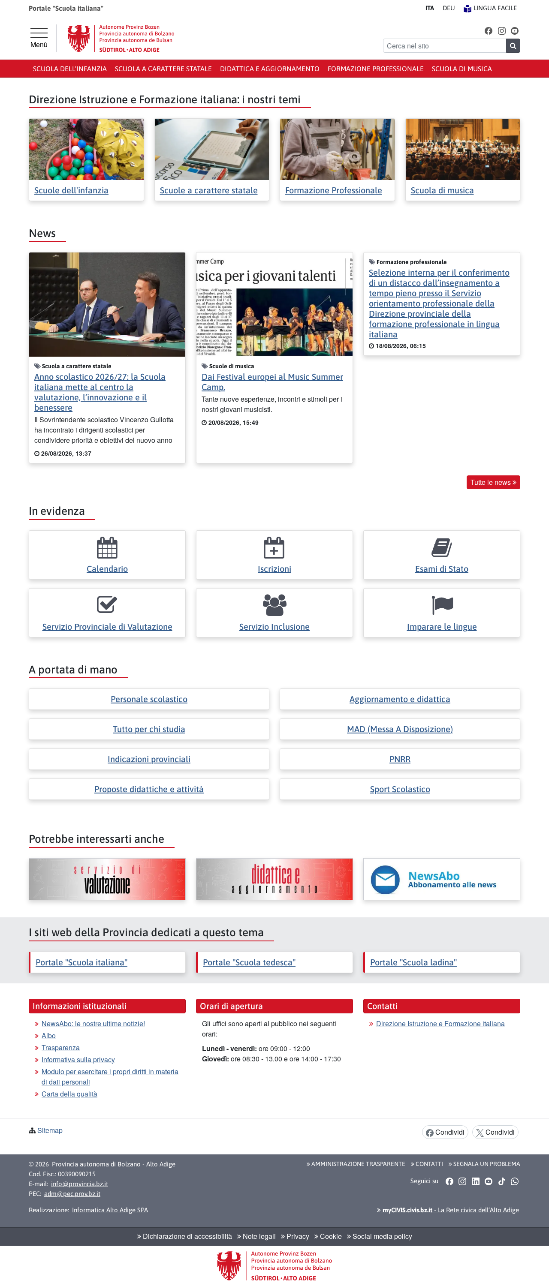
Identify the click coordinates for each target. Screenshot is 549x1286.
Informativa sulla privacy (78, 1059)
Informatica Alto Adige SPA (110, 1210)
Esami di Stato (441, 569)
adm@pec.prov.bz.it (72, 1193)
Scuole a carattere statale (209, 190)
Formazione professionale (376, 68)
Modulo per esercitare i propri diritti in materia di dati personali (110, 1077)
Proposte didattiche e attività (149, 789)
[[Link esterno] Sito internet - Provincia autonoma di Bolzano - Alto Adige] (121, 38)
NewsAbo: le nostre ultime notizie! (93, 1023)
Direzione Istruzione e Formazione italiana (440, 1023)
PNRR (399, 759)
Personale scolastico (149, 699)
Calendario (107, 569)
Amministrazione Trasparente (357, 1163)
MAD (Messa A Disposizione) (400, 729)
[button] (488, 30)
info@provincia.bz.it (79, 1183)
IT (429, 8)
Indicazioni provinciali (149, 759)
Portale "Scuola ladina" (413, 962)
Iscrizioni (274, 569)
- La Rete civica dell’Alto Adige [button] (450, 1210)
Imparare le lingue (442, 626)
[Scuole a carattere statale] (212, 148)
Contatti (428, 1163)
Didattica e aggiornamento (270, 68)
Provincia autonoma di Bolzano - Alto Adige (113, 1164)
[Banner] (107, 879)
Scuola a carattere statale (163, 68)
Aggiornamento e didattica (400, 699)
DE (449, 8)
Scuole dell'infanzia (71, 190)
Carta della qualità (69, 1094)
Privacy (297, 1236)
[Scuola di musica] (463, 148)
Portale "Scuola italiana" (81, 962)
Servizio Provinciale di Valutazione (107, 626)
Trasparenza (61, 1047)
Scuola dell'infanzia (70, 68)
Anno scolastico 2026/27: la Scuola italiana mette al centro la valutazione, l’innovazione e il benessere (100, 392)
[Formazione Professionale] (337, 148)
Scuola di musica (462, 68)
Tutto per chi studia (149, 729)
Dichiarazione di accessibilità (186, 1236)
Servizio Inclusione (274, 626)
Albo (49, 1035)
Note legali (258, 1236)
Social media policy (381, 1236)
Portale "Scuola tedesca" (249, 962)
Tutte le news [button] (492, 482)
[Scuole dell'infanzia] (86, 148)
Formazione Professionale (333, 190)
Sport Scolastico (400, 789)
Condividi (449, 1132)
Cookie (330, 1236)
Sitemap (50, 1130)
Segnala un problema (486, 1163)
